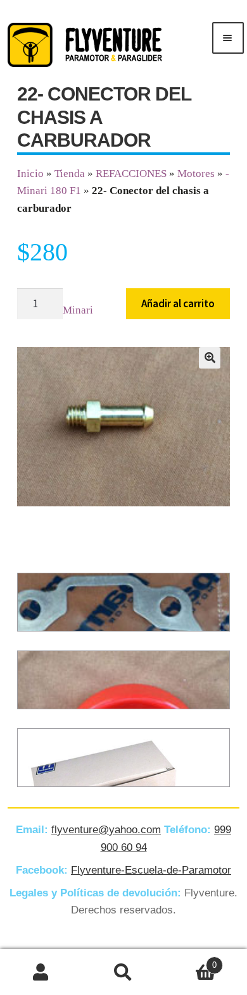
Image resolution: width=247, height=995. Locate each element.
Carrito (191, 961)
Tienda (69, 174)
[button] (209, 358)
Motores (196, 174)
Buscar (123, 972)
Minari (78, 310)
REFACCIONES (131, 174)
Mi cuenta (41, 972)
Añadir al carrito (178, 303)
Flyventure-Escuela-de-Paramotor (151, 870)
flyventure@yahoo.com (106, 830)
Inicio (30, 174)
